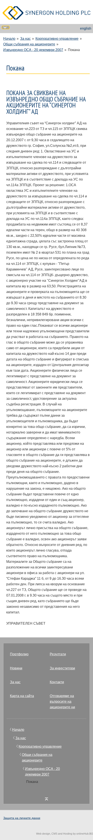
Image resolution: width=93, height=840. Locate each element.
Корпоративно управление (57, 38)
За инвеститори (62, 668)
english (85, 28)
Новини (16, 668)
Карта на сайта (22, 696)
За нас (25, 38)
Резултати (58, 654)
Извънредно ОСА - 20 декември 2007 (33, 50)
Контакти (57, 682)
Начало (9, 38)
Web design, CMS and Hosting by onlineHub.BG (64, 833)
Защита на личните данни (21, 818)
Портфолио (19, 654)
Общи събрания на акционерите (29, 44)
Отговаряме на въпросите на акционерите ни (62, 701)
